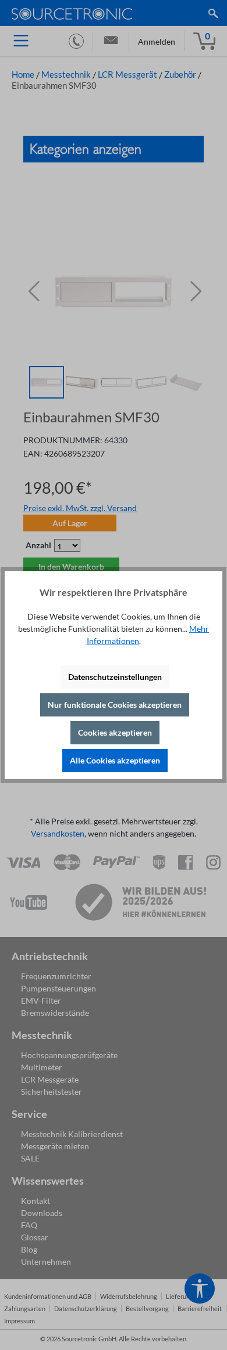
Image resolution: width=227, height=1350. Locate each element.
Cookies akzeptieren (115, 732)
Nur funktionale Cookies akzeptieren (115, 705)
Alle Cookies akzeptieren (115, 760)
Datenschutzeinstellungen (115, 677)
